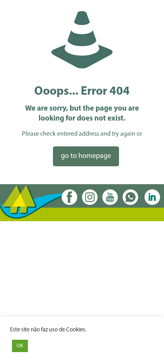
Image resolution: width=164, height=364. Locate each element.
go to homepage (86, 156)
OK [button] (20, 345)
